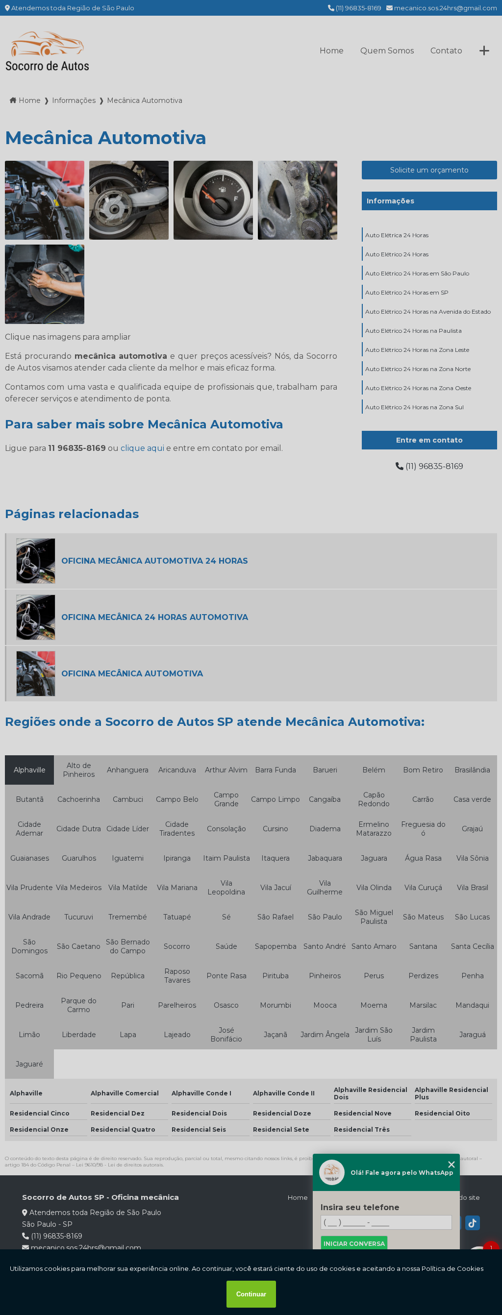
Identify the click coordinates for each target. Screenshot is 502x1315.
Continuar (251, 1294)
